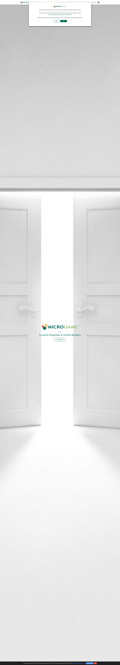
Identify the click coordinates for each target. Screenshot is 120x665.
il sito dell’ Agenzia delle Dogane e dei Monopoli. (60, 14)
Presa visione (90, 663)
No (56, 21)
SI (63, 21)
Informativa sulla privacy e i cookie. (78, 663)
